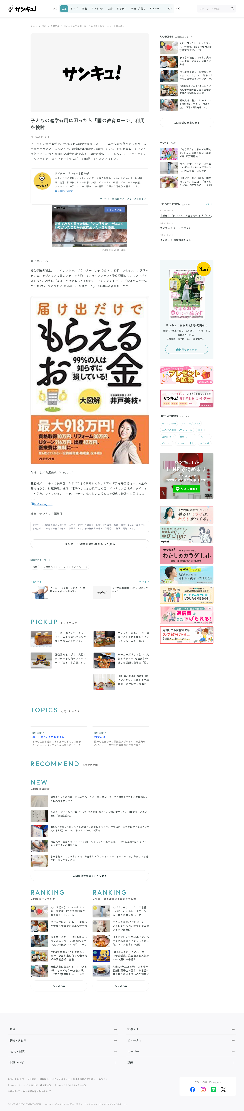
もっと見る (59, 986)
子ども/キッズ (79, 567)
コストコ (205, 436)
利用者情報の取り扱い (84, 1079)
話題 (64, 8)
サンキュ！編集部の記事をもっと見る (90, 544)
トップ (74, 8)
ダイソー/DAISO (191, 423)
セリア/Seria (169, 423)
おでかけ (205, 443)
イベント (166, 443)
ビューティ (156, 8)
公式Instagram (65, 190)
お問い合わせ (14, 1079)
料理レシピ (16, 1062)
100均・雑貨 (173, 8)
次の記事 (142, 582)
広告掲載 (32, 1079)
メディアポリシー (61, 1079)
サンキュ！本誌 (185, 443)
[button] (55, 8)
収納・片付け (138, 8)
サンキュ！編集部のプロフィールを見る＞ (123, 198)
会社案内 (12, 1091)
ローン (62, 567)
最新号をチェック (186, 349)
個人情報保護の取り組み (35, 1091)
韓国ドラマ (168, 436)
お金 (110, 8)
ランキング (97, 8)
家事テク (122, 8)
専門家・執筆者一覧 (41, 1085)
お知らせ (103, 1079)
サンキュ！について (18, 1085)
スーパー (133, 1051)
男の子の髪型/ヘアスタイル (177, 430)
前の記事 (37, 582)
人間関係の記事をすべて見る (90, 875)
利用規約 (44, 1079)
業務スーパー (187, 436)
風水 (200, 430)
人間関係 (54, 26)
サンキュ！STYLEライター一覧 (71, 1085)
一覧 (207, 204)
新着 (84, 8)
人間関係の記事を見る (187, 122)
